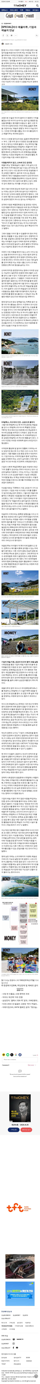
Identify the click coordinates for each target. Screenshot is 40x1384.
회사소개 (4, 1322)
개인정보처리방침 (6, 1326)
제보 (26, 1)
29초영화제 (17, 1364)
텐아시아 (16, 1361)
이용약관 (27, 1322)
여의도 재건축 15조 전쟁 (12, 997)
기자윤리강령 (19, 1326)
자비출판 (20, 1)
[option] (20, 16)
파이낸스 (36, 10)
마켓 (21, 10)
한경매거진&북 (5, 1)
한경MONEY (7, 23)
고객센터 (4, 1329)
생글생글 (29, 1361)
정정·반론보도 (29, 1326)
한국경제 (4, 1357)
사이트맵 (12, 1329)
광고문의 (20, 1322)
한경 (5, 1315)
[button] (36, 1)
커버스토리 (14, 10)
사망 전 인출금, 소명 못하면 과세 (15, 994)
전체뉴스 (4, 10)
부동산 (28, 10)
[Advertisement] (20, 1167)
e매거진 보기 (26, 1130)
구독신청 (14, 1130)
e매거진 (31, 1)
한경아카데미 (5, 1361)
